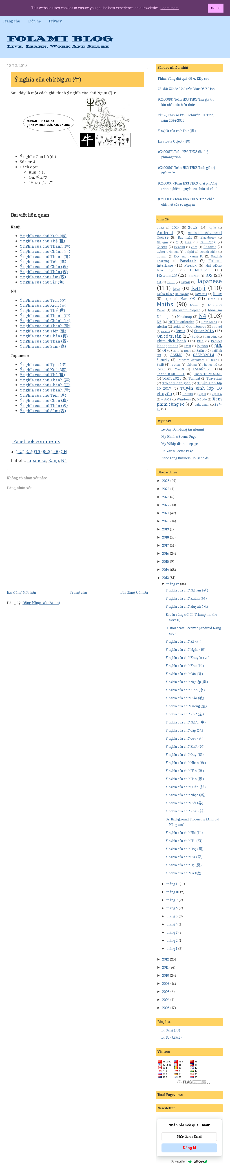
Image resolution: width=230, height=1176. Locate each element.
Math (211, 299)
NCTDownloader (181, 322)
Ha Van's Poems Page (177, 451)
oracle (165, 331)
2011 (165, 967)
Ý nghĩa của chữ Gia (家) (184, 857)
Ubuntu (187, 394)
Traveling (214, 378)
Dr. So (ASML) (171, 1037)
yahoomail (202, 405)
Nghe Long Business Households (184, 458)
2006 (165, 1000)
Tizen (161, 369)
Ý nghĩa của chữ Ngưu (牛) (47, 79)
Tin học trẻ (209, 365)
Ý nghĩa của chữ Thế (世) (42, 241)
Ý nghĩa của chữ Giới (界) (184, 803)
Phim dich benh (171, 341)
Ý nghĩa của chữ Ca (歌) (183, 873)
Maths (165, 304)
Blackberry (208, 238)
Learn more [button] (169, 8)
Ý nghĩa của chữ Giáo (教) (185, 698)
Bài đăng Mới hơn (21, 592)
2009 (165, 984)
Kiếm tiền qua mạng (173, 294)
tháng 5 (172, 916)
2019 (165, 529)
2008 (165, 992)
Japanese (36, 460)
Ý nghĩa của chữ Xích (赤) (43, 235)
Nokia (177, 327)
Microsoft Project (186, 310)
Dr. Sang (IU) (170, 1030)
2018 (165, 537)
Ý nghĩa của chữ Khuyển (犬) (187, 658)
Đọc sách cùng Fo (188, 256)
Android (165, 232)
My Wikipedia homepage (179, 444)
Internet (193, 276)
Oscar (180, 331)
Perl (195, 337)
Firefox (190, 265)
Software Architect (190, 360)
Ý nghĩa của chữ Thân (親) (44, 271)
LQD (167, 299)
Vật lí (202, 394)
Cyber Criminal (168, 252)
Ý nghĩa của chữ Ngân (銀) (186, 650)
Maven (194, 305)
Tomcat (194, 378)
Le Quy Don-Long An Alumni (182, 429)
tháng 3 (171, 932)
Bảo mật (185, 237)
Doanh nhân (208, 252)
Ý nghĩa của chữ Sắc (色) (42, 282)
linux (217, 294)
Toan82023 (172, 378)
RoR (176, 351)
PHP (200, 341)
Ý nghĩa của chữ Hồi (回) (184, 833)
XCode (202, 399)
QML (218, 345)
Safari (201, 350)
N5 (159, 322)
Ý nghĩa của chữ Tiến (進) (43, 261)
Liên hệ (34, 21)
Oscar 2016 (204, 331)
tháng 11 (172, 884)
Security (163, 360)
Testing (175, 365)
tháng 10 (172, 892)
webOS (166, 399)
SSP (214, 360)
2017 (165, 545)
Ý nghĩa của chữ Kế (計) (183, 642)
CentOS (179, 247)
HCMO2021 (199, 270)
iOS (209, 275)
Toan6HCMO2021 (171, 374)
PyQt (187, 346)
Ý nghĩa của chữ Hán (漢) (185, 779)
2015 (165, 562)
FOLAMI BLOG (60, 39)
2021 (165, 513)
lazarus (201, 294)
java (176, 288)
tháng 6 (172, 908)
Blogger (162, 242)
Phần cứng (210, 337)
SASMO (176, 355)
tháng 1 (171, 949)
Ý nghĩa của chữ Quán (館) (186, 787)
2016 (165, 554)
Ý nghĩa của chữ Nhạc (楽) (185, 795)
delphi (189, 252)
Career (162, 247)
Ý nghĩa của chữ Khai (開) (185, 811)
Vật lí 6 (217, 394)
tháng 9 (172, 900)
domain (162, 256)
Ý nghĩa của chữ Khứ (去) (185, 714)
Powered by (178, 1161)
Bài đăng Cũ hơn (134, 592)
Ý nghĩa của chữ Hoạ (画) (184, 849)
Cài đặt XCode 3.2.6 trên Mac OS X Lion (186, 89)
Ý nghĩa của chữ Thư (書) (177, 131)
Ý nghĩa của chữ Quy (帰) (185, 755)
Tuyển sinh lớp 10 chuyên (189, 390)
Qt (164, 350)
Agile (212, 228)
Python (202, 346)
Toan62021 (202, 369)
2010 (165, 976)
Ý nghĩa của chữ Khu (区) (185, 666)
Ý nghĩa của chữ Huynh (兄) (187, 606)
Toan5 (179, 369)
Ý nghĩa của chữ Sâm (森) (43, 276)
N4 (64, 460)
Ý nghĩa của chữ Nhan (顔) (186, 763)
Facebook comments (36, 441)
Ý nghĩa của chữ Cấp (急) (184, 730)
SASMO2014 (203, 355)
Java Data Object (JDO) (175, 141)
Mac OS (187, 298)
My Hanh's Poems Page (178, 437)
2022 (165, 505)
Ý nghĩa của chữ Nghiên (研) (187, 590)
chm (194, 247)
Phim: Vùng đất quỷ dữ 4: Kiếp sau (183, 79)
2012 (165, 959)
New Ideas (209, 322)
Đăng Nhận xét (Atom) (41, 602)
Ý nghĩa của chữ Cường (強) (186, 706)
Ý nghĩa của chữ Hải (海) (184, 841)
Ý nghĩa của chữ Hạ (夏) (184, 865)
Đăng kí (189, 1148)
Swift (160, 364)
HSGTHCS (167, 275)
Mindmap (184, 316)
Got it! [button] (216, 8)
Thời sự (191, 365)
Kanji (53, 460)
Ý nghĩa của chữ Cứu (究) (184, 738)
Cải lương (208, 242)
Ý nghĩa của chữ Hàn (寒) (185, 771)
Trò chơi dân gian (176, 383)
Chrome (209, 247)
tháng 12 (172, 584)
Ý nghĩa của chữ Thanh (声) (45, 246)
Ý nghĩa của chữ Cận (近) (184, 674)
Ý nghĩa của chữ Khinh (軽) (186, 598)
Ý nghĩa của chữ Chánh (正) (45, 251)
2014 (165, 570)
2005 (165, 1008)
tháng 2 (172, 941)
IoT (159, 282)
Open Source (196, 326)
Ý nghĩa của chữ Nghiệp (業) (187, 682)
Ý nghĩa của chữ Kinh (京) (185, 690)
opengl (217, 327)
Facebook (188, 260)
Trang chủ (11, 21)
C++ (188, 242)
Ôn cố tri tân (169, 336)
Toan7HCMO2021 (208, 374)
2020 (165, 521)
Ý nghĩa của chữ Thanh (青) (45, 256)
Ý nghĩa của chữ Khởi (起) (185, 747)
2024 (176, 227)
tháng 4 (172, 924)
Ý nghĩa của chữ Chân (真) (44, 266)
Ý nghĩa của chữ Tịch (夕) (43, 300)
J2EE (171, 282)
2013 (165, 578)
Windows (184, 399)
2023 (160, 228)
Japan (185, 282)
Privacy (55, 21)
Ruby (187, 351)
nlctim (162, 326)
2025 (192, 227)
